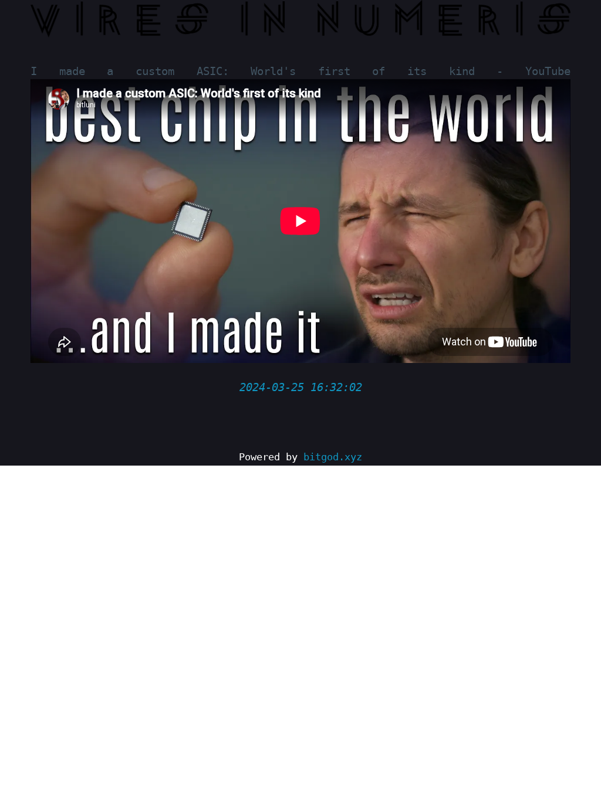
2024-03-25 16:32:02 (300, 387)
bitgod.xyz (332, 457)
